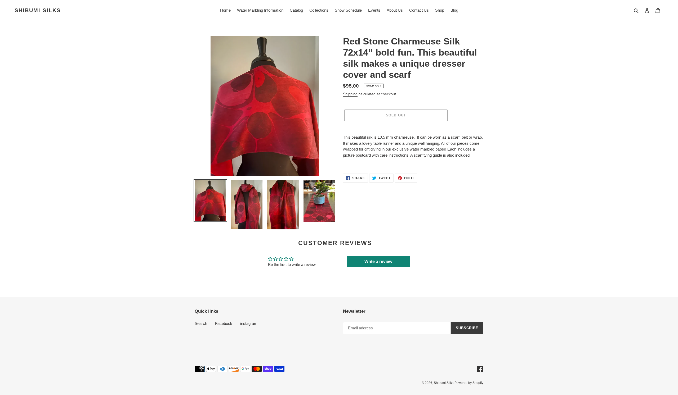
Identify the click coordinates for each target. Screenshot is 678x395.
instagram (248, 323)
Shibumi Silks (38, 10)
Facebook (223, 323)
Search (201, 323)
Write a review (378, 261)
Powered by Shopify (468, 383)
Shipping (350, 94)
